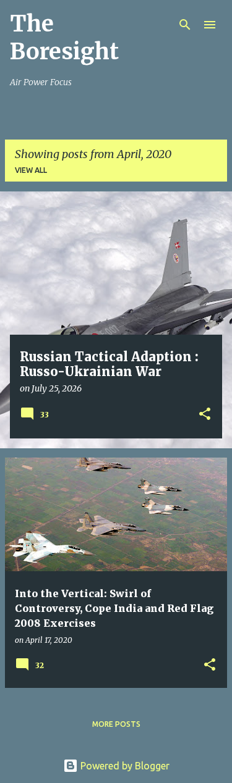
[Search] (185, 25)
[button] (204, 415)
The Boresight (64, 37)
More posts (116, 724)
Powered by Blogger (124, 765)
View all (31, 170)
